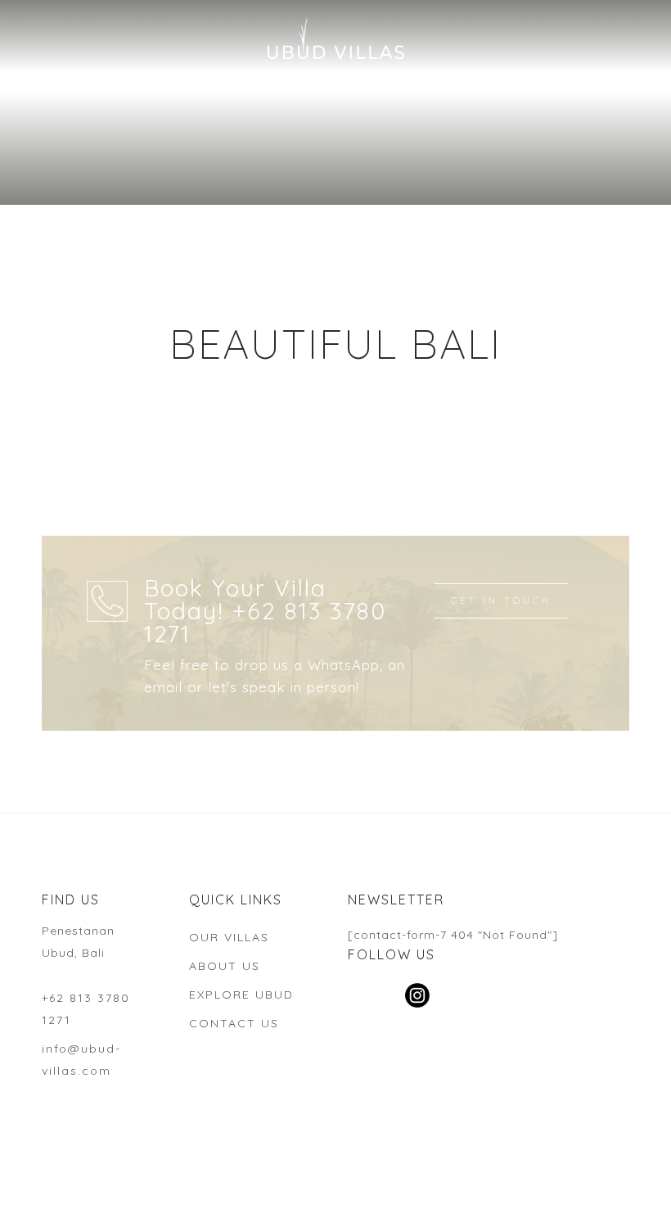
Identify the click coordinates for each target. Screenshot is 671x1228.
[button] (26, 24)
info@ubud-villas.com (81, 1059)
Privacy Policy (595, 1193)
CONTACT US (234, 1023)
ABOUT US (224, 965)
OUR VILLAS (229, 937)
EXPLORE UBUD (241, 994)
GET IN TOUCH (501, 600)
